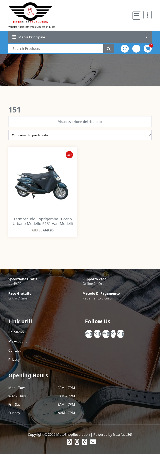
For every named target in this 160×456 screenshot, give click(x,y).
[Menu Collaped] (136, 15)
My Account (17, 341)
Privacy (14, 359)
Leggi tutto (43, 236)
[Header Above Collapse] (147, 15)
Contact (14, 350)
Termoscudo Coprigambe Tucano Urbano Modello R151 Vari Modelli (43, 221)
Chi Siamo (16, 332)
